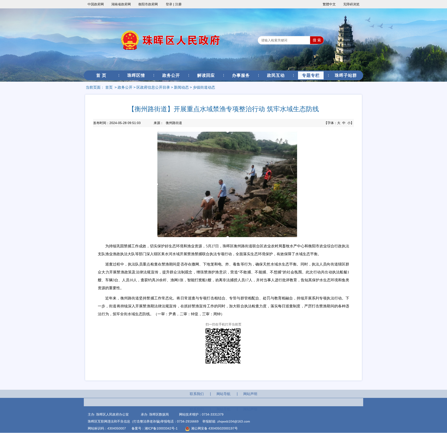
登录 (169, 4)
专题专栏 (311, 75)
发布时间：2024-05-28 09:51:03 (117, 123)
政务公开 (171, 75)
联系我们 (197, 394)
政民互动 (276, 75)
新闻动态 (181, 87)
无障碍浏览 (351, 4)
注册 (178, 4)
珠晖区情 (136, 75)
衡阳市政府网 (148, 4)
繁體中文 (329, 4)
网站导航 (223, 394)
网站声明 (250, 394)
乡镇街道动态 (204, 87)
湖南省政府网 (121, 4)
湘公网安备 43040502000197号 (214, 428)
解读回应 (206, 75)
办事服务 (241, 75)
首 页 (101, 75)
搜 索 (317, 40)
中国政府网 (96, 4)
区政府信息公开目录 (153, 87)
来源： (168, 123)
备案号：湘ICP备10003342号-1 (155, 428)
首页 (109, 87)
